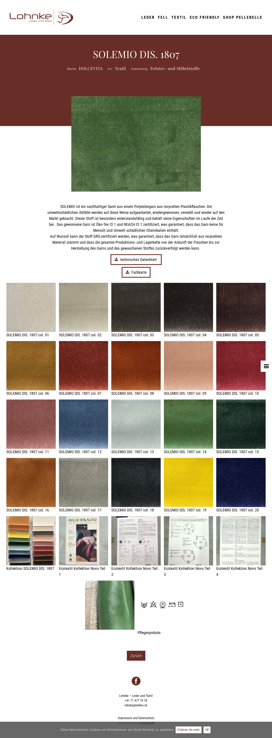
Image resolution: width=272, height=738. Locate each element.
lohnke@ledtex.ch (136, 705)
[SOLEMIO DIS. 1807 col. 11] (31, 427)
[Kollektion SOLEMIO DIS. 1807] (31, 543)
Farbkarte (139, 272)
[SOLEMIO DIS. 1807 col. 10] (241, 368)
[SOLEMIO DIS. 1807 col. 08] (136, 368)
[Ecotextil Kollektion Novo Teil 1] (83, 546)
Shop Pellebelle (242, 17)
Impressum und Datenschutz (136, 718)
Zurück (136, 655)
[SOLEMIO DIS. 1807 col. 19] (188, 485)
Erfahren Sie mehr (188, 730)
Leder (148, 17)
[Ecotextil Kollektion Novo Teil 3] (188, 546)
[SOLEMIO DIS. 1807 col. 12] (83, 427)
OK (207, 730)
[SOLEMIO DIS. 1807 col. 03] (136, 310)
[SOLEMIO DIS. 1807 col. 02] (83, 310)
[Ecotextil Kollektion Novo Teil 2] (136, 546)
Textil (179, 17)
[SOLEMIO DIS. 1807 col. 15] (241, 427)
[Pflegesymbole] (162, 608)
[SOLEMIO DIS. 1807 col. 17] (83, 485)
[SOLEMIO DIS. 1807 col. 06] (31, 368)
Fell (163, 17)
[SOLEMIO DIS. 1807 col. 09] (188, 368)
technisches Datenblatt (139, 259)
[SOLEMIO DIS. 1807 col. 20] (241, 485)
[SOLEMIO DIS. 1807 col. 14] (188, 427)
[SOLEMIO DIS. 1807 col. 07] (83, 368)
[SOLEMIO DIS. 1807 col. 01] (31, 310)
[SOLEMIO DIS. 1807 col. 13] (136, 427)
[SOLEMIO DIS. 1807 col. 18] (136, 485)
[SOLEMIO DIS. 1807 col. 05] (241, 310)
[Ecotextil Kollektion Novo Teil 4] (241, 546)
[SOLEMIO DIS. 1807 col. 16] (31, 485)
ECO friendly (205, 17)
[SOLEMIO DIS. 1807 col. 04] (188, 310)
